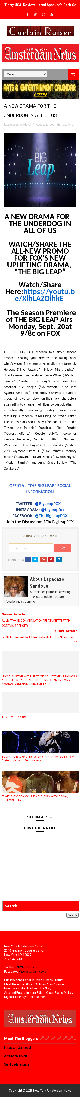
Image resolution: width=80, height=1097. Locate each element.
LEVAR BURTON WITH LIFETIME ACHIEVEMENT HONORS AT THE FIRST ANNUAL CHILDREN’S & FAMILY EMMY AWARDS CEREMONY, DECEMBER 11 (39, 680)
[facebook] (27, 14)
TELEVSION (68, 124)
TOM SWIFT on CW (14, 717)
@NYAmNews (24, 967)
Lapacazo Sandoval (17, 1047)
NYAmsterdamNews (32, 971)
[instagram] (43, 14)
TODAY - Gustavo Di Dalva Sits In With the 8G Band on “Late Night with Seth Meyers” (39, 758)
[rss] (51, 14)
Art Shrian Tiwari (15, 1056)
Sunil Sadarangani (16, 1064)
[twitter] (35, 14)
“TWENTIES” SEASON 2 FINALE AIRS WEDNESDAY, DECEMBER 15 (35, 798)
